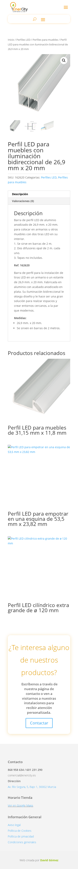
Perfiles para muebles (45, 39)
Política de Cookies (19, 831)
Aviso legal (14, 825)
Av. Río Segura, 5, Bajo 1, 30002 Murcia (32, 787)
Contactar (39, 723)
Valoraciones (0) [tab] (23, 201)
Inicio (11, 39)
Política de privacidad (21, 836)
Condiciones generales (22, 842)
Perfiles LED (23, 39)
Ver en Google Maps (20, 805)
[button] (63, 60)
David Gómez (49, 860)
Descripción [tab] (20, 194)
